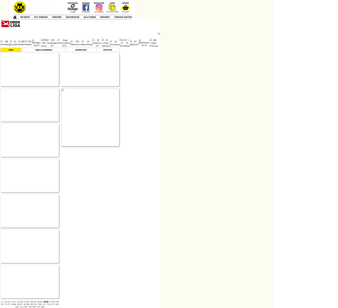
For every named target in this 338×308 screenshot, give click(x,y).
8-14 (8, 301)
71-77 (7, 304)
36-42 (33, 301)
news (11, 50)
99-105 (33, 304)
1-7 (3, 301)
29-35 (26, 301)
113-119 (50, 304)
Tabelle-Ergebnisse (43, 50)
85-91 (20, 304)
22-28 (20, 301)
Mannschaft (81, 50)
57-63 (52, 301)
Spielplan (107, 50)
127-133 (23, 306)
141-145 (40, 306)
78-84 (13, 304)
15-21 (13, 301)
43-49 (39, 301)
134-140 (31, 306)
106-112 (41, 304)
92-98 (26, 304)
